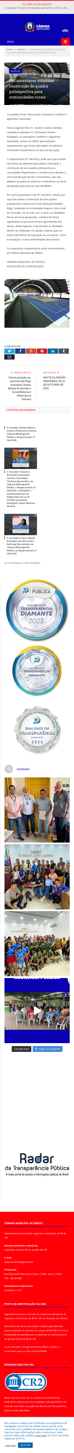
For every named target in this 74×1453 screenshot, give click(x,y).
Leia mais (40, 1435)
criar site (25, 1397)
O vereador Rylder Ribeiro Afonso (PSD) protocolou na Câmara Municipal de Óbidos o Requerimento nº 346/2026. (21, 434)
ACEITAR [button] (25, 1445)
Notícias (15, 71)
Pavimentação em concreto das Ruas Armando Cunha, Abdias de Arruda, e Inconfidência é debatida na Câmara (19, 388)
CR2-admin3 (19, 104)
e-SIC (19, 1290)
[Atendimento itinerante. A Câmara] (37, 810)
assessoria (28, 1401)
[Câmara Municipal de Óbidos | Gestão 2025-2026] (37, 26)
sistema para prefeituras (47, 1397)
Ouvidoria (9, 1290)
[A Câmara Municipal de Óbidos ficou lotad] (37, 943)
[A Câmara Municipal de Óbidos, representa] (37, 1010)
